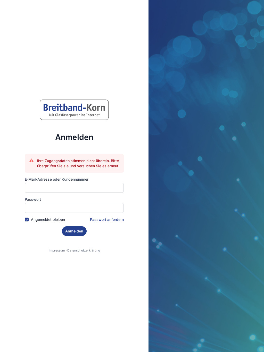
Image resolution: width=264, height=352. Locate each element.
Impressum (57, 250)
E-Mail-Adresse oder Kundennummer (56, 179)
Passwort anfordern (107, 219)
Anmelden (74, 231)
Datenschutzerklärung (83, 250)
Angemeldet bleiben (48, 219)
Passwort (33, 199)
